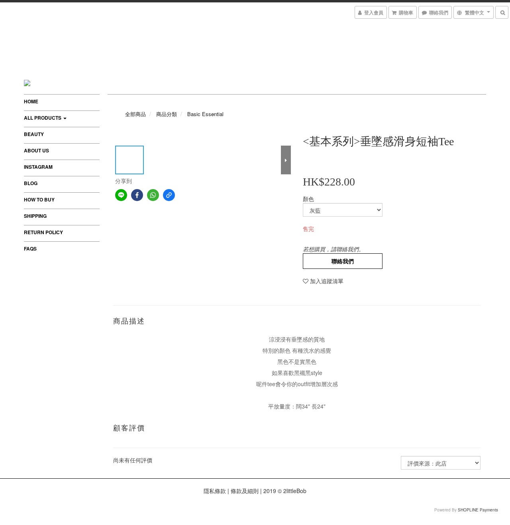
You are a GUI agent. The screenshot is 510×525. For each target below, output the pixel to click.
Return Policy (43, 232)
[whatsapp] (153, 195)
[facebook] (137, 195)
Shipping (35, 215)
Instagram (38, 166)
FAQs (30, 248)
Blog (30, 183)
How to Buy (39, 199)
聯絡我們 (343, 261)
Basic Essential (205, 114)
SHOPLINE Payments (478, 510)
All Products (43, 117)
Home (31, 101)
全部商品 (135, 114)
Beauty (34, 134)
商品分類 (166, 114)
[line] (121, 195)
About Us (36, 150)
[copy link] (169, 195)
